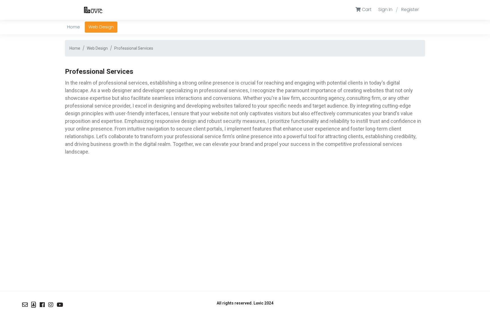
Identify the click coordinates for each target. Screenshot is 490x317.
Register (410, 9)
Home (74, 48)
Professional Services (133, 48)
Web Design (97, 48)
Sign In (385, 9)
